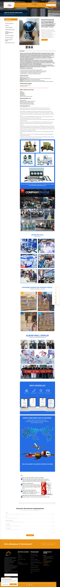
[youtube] (29, 585)
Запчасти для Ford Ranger (8, 40)
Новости (40, 4)
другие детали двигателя (10, 14)
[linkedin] (31, 585)
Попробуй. (44, 39)
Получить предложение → (48, 544)
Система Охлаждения (9, 35)
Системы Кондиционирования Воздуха (9, 32)
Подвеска (7, 25)
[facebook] (27, 585)
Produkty (35, 4)
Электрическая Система (9, 29)
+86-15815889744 (10, 1)
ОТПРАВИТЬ (30, 535)
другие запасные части (9, 42)
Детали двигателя (8, 21)
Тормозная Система (9, 37)
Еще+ (32, 572)
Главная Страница (22, 4)
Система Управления (9, 23)
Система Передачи (8, 27)
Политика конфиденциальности (48, 583)
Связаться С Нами (30, 5)
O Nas (29, 4)
